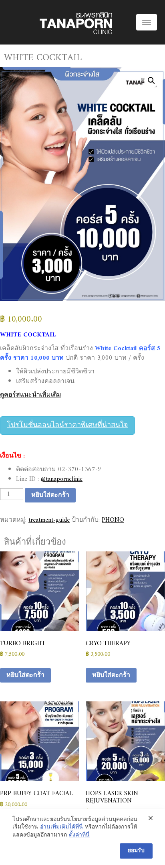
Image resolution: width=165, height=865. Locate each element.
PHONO (113, 520)
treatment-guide (49, 520)
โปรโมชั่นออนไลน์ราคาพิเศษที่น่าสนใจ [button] (67, 425)
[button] (151, 80)
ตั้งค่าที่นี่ (79, 835)
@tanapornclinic (61, 479)
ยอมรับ (136, 851)
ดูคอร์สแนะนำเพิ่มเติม (30, 395)
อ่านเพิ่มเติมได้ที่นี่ (61, 827)
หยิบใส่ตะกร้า (50, 495)
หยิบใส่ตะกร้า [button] (25, 675)
